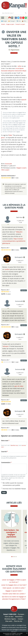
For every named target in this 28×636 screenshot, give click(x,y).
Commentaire (6, 462)
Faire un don (9, 616)
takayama (11, 71)
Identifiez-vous (14, 445)
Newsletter (19, 616)
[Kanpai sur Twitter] (18, 18)
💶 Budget (4, 21)
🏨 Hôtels (24, 21)
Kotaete (3, 24)
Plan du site (18, 621)
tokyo (24, 71)
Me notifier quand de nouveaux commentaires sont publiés (13, 484)
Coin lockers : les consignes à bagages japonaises (11, 533)
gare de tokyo (19, 386)
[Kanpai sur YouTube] (23, 18)
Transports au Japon (20, 24)
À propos (21, 614)
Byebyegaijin (19, 257)
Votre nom (5, 440)
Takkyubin (19, 232)
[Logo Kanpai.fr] (14, 5)
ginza (3, 137)
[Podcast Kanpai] (26, 18)
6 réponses (14, 50)
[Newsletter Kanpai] (12, 18)
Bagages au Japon (21, 168)
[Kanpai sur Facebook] (16, 18)
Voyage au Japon (10, 24)
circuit (17, 68)
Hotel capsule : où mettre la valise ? (14, 588)
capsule (23, 99)
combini (7, 269)
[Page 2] (13, 556)
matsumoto (18, 71)
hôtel (10, 135)
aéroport (6, 346)
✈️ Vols (18, 21)
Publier (4, 492)
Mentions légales (10, 619)
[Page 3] (14, 556)
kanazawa (4, 71)
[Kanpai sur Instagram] (21, 18)
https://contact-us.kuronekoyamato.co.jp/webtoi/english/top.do (13, 241)
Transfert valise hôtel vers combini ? (14, 594)
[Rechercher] (26, 13)
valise (19, 66)
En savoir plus (17, 634)
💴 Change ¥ (11, 21)
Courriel (4, 451)
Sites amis (8, 621)
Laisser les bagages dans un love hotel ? (14, 585)
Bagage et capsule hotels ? (14, 591)
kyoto (21, 68)
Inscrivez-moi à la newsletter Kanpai (14, 489)
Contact (20, 619)
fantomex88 (8, 164)
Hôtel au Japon (5, 170)
